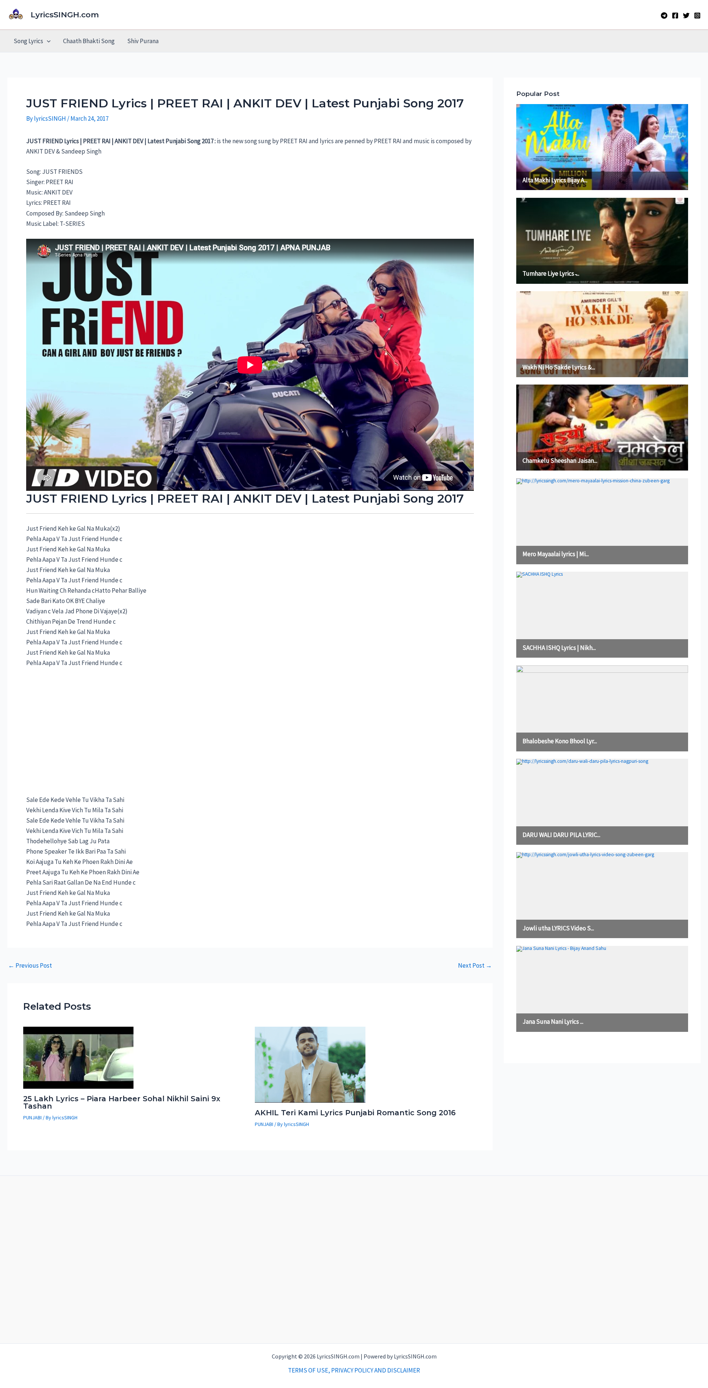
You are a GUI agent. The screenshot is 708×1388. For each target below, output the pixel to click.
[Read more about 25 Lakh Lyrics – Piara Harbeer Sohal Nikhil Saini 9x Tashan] (78, 1057)
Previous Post (30, 965)
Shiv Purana (143, 41)
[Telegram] (664, 15)
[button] (47, 41)
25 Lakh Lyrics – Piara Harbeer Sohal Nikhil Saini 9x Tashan (121, 1102)
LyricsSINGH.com (65, 14)
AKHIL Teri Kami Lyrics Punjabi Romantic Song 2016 (355, 1112)
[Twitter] (686, 15)
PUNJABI (32, 1117)
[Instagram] (697, 15)
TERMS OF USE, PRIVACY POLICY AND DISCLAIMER (354, 1370)
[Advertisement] (81, 735)
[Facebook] (675, 15)
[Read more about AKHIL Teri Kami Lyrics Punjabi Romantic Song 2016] (310, 1064)
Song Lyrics (28, 41)
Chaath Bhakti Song (89, 41)
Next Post (475, 965)
